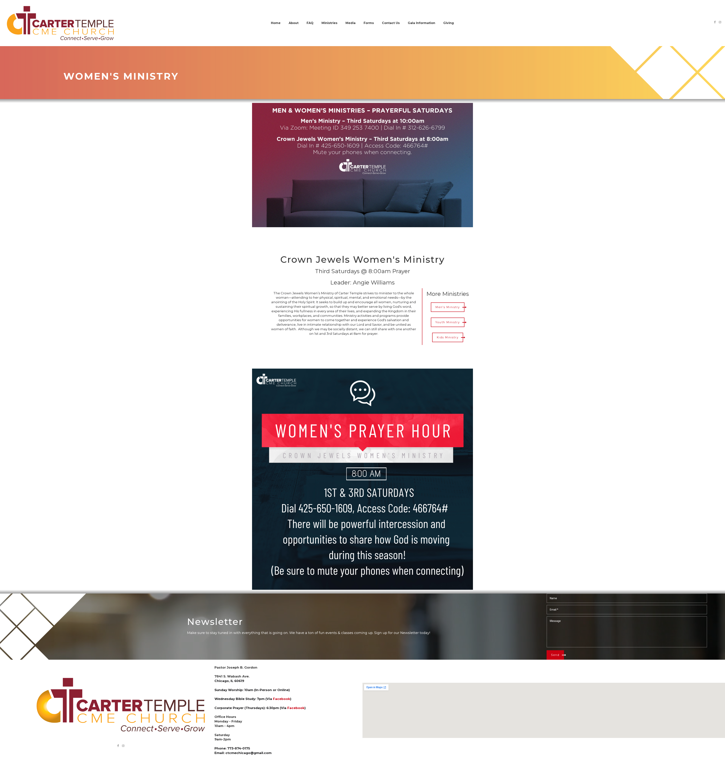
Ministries (329, 23)
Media (351, 23)
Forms (369, 23)
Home (276, 23)
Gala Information (421, 23)
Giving (448, 23)
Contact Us (391, 23)
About (293, 23)
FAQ (310, 23)
